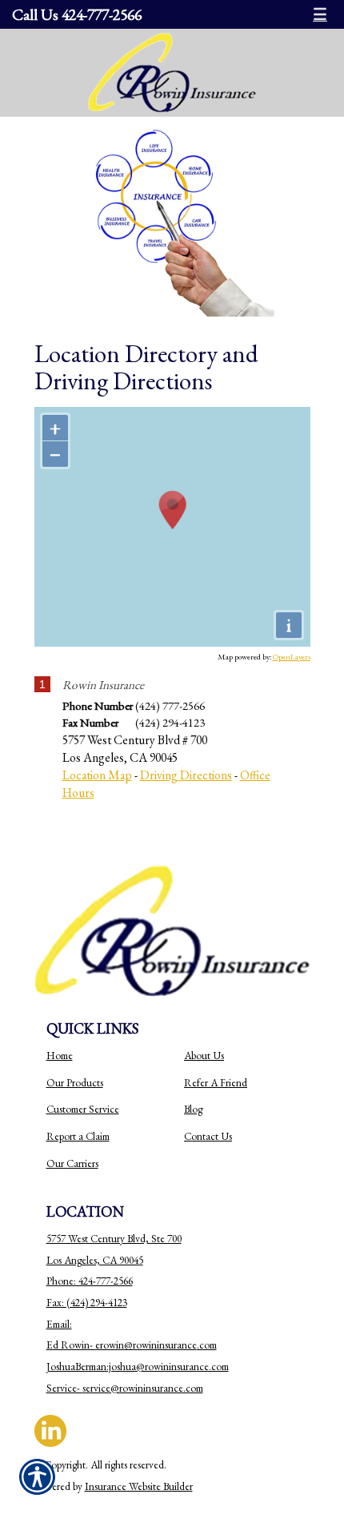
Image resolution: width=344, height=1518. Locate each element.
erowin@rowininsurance (146, 1345)
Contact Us (208, 1136)
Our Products (74, 1083)
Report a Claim (78, 1136)
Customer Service (82, 1109)
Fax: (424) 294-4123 (86, 1302)
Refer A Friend (215, 1083)
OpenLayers (291, 656)
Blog (193, 1109)
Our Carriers (72, 1163)
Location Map (97, 775)
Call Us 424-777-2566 (77, 14)
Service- (64, 1388)
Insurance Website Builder (139, 1486)
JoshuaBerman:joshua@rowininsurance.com (137, 1366)
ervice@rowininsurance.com (144, 1388)
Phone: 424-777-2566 (89, 1281)
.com (207, 1345)
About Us (204, 1055)
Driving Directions (186, 775)
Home (59, 1055)
